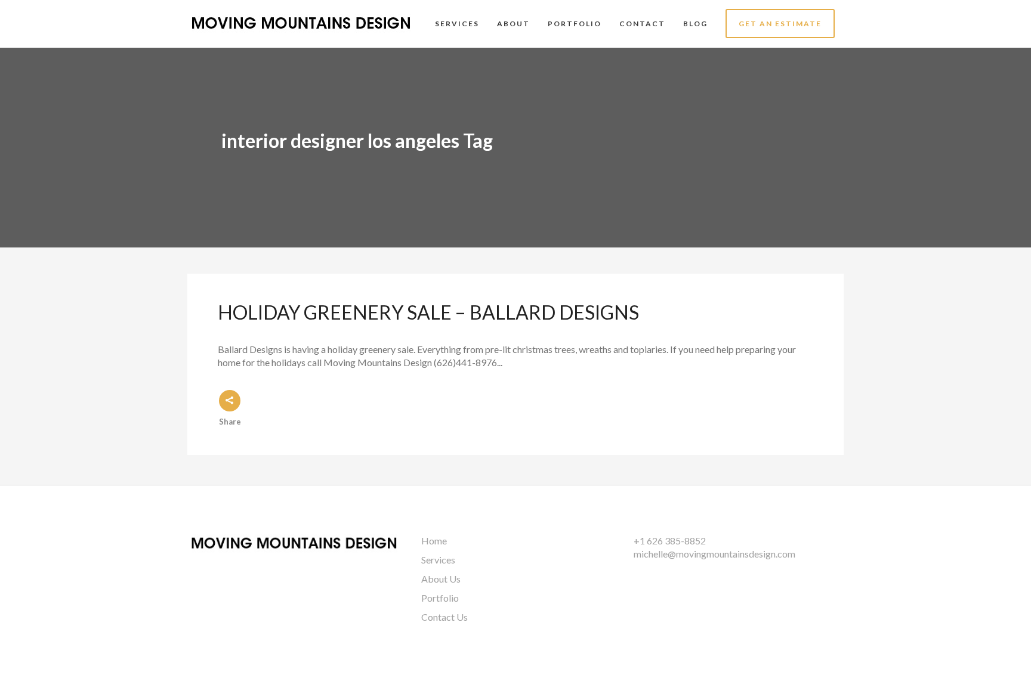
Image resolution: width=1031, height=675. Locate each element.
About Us (441, 578)
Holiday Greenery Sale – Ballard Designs (428, 312)
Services (438, 559)
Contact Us (444, 617)
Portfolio (440, 597)
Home (434, 540)
